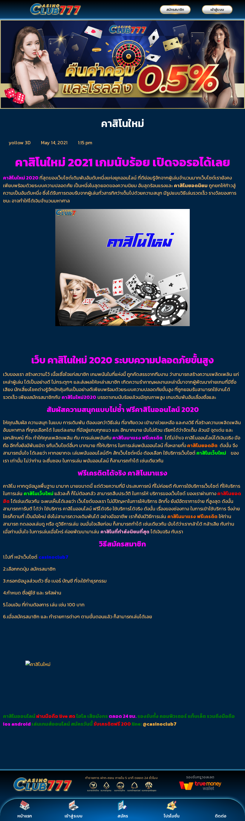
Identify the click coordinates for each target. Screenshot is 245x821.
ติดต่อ (220, 816)
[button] (6, 65)
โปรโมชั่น (172, 816)
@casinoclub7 (160, 723)
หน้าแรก (24, 816)
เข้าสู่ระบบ (73, 816)
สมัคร (122, 816)
